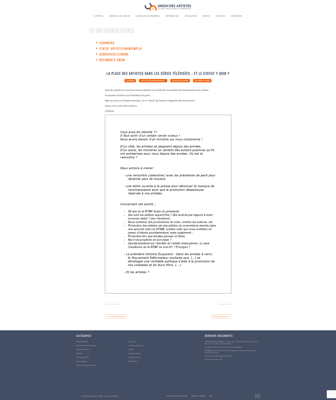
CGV (210, 396)
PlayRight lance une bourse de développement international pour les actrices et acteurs (230, 352)
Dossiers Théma (135, 353)
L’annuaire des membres (148, 16)
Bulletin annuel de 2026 (213, 359)
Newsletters (133, 361)
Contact (206, 16)
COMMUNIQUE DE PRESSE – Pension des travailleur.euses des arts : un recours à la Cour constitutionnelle (231, 343)
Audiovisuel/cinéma (114, 54)
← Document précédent (115, 317)
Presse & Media (82, 342)
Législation (191, 16)
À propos (98, 16)
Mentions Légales (198, 396)
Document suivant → (221, 317)
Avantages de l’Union (119, 16)
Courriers (107, 43)
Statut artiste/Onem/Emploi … (87, 346)
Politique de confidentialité (176, 396)
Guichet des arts (135, 357)
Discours (79, 353)
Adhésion (220, 16)
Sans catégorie (81, 361)
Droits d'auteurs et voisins (86, 365)
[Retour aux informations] (92, 30)
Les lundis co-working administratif (218, 356)
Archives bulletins (82, 357)
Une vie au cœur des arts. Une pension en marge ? (223, 347)
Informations (172, 16)
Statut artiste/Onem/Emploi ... (122, 48)
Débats (131, 349)
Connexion (236, 16)
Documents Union (112, 60)
